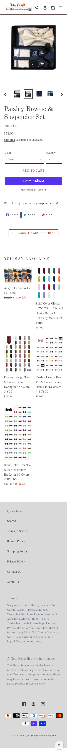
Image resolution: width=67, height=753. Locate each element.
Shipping (9, 139)
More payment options (33, 189)
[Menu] (61, 7)
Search (11, 521)
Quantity (51, 152)
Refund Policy (16, 541)
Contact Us (14, 571)
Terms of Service (17, 531)
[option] (17, 94)
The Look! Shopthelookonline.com (38, 735)
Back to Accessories (36, 233)
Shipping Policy (17, 551)
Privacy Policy (16, 561)
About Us (13, 582)
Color (8, 152)
